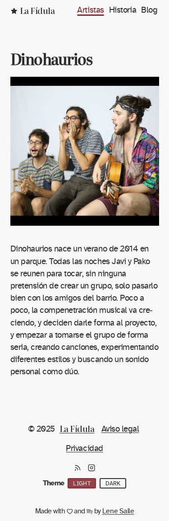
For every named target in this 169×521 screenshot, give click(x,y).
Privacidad (84, 448)
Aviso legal (120, 428)
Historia (122, 9)
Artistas (90, 9)
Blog (149, 9)
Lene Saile (118, 511)
